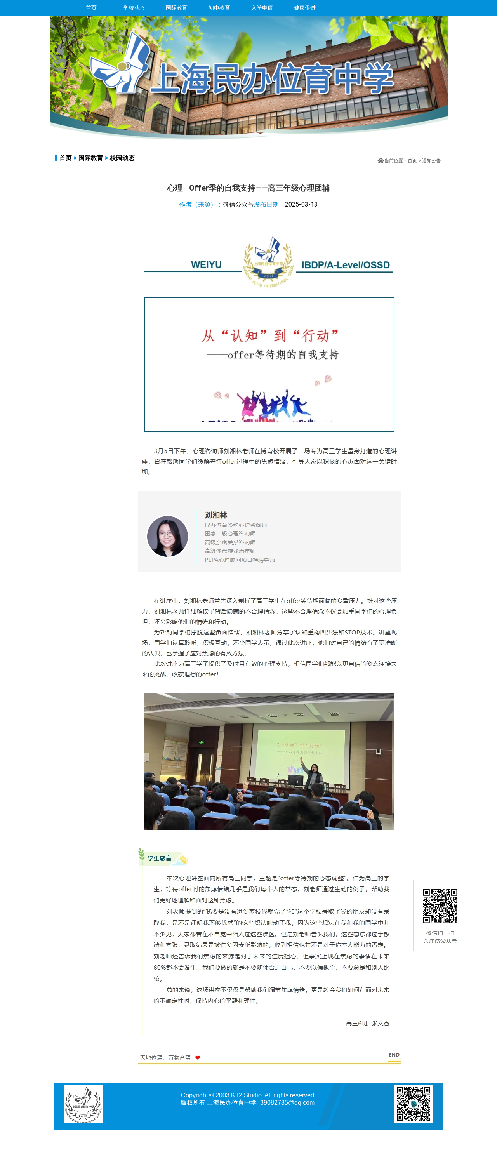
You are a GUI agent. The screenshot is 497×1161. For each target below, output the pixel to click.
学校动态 (134, 8)
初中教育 (219, 8)
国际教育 (177, 8)
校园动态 (122, 158)
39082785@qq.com (287, 1102)
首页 (91, 8)
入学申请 (262, 8)
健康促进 (305, 8)
